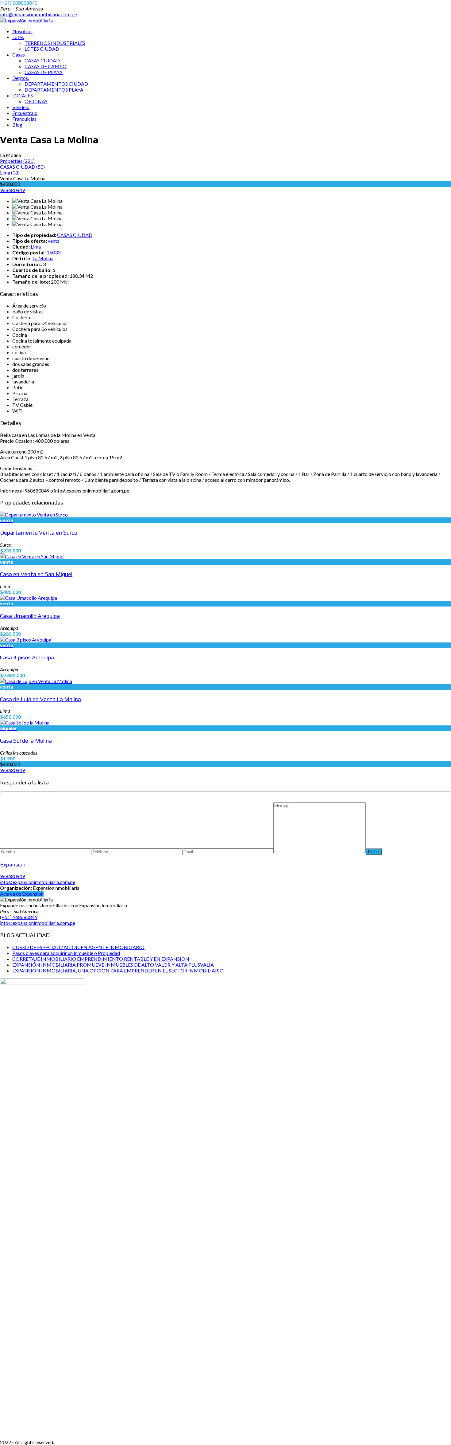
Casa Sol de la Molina (26, 740)
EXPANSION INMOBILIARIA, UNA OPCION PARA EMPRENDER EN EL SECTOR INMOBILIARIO (118, 970)
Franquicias (24, 119)
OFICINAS (36, 101)
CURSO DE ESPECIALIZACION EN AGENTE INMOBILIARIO (78, 947)
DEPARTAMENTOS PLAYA (54, 89)
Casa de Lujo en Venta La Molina (40, 699)
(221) (17, 161)
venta (54, 241)
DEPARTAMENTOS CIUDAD (56, 84)
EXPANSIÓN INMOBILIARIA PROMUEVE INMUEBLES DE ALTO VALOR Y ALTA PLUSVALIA (113, 965)
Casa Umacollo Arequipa (30, 615)
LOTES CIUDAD (42, 49)
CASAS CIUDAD (42, 60)
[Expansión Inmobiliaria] (26, 20)
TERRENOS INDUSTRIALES (55, 43)
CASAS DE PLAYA (44, 72)
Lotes (18, 37)
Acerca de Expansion (22, 894)
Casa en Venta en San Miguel (36, 574)
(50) (22, 167)
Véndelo (20, 107)
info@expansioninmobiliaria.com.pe (38, 15)
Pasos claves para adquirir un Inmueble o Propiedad (66, 953)
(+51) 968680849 (18, 3)
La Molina (43, 258)
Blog (17, 125)
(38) (10, 172)
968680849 (12, 190)
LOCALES (22, 95)
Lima (36, 246)
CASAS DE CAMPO (46, 66)
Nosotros (22, 31)
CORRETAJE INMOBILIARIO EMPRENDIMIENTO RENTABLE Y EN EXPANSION (100, 959)
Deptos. (20, 78)
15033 (53, 252)
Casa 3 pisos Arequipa (27, 657)
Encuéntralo (24, 113)
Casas (18, 54)
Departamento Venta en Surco (38, 532)
